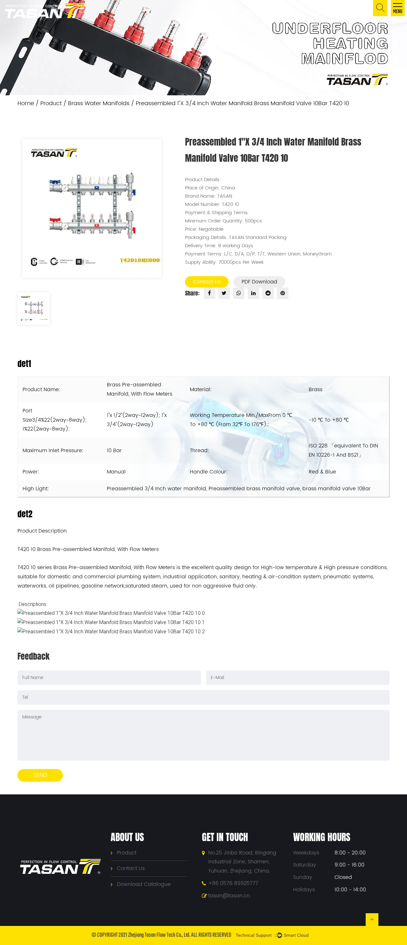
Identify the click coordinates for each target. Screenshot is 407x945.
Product (51, 103)
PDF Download (259, 282)
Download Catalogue (144, 884)
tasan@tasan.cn (229, 896)
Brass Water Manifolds (98, 103)
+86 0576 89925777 (233, 883)
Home (25, 103)
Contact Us (207, 282)
